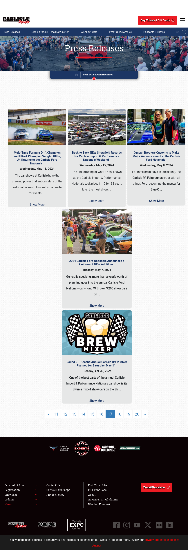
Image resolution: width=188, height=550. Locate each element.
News (8, 504)
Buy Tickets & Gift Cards (155, 20)
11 (56, 414)
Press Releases (11, 32)
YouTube (137, 525)
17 (110, 414)
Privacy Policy (55, 494)
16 (101, 414)
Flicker (159, 525)
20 (137, 414)
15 (92, 414)
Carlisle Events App (58, 490)
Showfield (11, 494)
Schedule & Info (14, 485)
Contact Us (53, 485)
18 (119, 414)
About (91, 494)
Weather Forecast (99, 504)
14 (83, 414)
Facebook (116, 525)
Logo (16, 20)
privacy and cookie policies (161, 540)
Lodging (10, 499)
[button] (94, 75)
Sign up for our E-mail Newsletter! (50, 32)
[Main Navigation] (182, 20)
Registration (12, 490)
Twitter (148, 525)
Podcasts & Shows (154, 32)
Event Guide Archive (120, 32)
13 (74, 414)
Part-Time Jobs (97, 485)
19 (128, 414)
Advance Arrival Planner (103, 499)
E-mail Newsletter (154, 487)
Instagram (126, 525)
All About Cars (89, 32)
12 (65, 414)
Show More (37, 204)
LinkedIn (169, 525)
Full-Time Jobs (97, 490)
